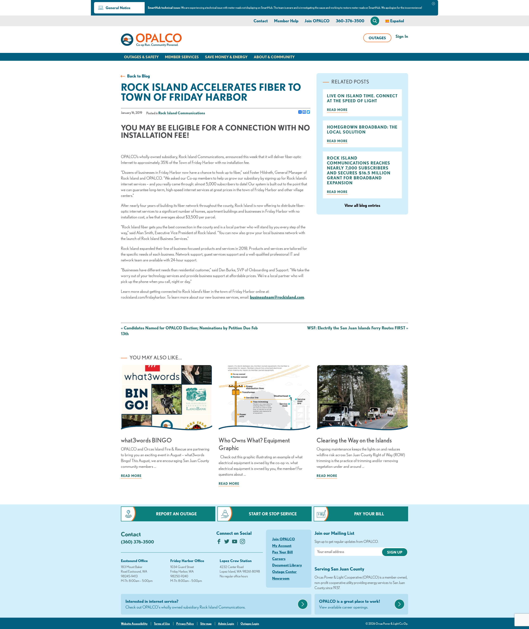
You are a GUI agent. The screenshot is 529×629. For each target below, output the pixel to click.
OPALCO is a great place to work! (349, 604)
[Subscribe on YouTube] (234, 542)
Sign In (402, 36)
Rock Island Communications (181, 113)
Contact (261, 20)
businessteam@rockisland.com (277, 297)
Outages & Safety (141, 57)
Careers (278, 558)
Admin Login (226, 623)
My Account (281, 545)
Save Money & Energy (226, 57)
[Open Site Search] (375, 21)
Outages (377, 38)
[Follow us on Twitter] (226, 542)
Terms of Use (162, 623)
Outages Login (250, 623)
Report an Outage (176, 513)
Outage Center (284, 571)
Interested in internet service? (185, 604)
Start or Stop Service (273, 513)
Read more (337, 110)
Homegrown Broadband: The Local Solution (362, 129)
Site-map (206, 623)
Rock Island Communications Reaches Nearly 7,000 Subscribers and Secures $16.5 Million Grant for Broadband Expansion (359, 170)
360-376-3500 (350, 20)
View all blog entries (362, 205)
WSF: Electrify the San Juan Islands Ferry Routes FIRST (357, 327)
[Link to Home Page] (151, 40)
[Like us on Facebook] (219, 542)
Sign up (394, 552)
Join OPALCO (317, 20)
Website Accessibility (134, 623)
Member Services (182, 57)
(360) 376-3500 (137, 541)
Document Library (287, 565)
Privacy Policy (185, 623)
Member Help (286, 20)
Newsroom (281, 578)
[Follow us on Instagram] (242, 542)
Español (397, 20)
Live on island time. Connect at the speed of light (362, 98)
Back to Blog (138, 76)
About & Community (274, 57)
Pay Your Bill (369, 513)
